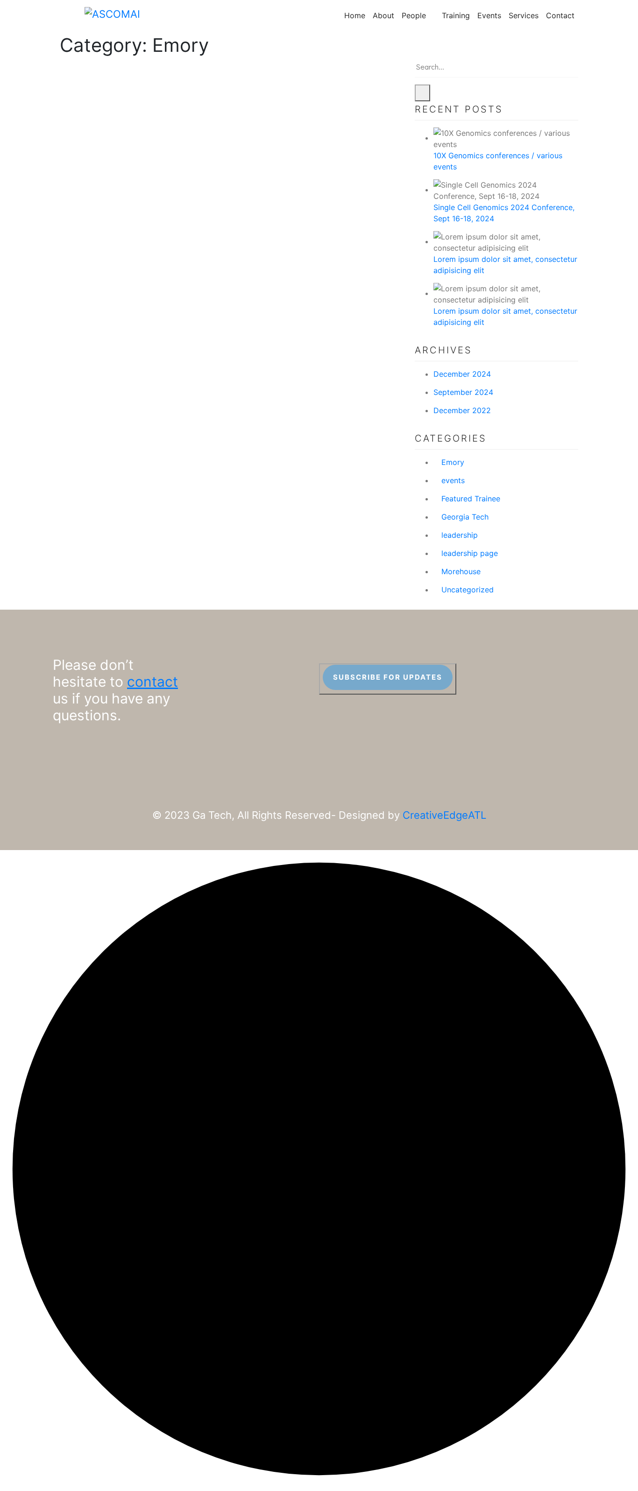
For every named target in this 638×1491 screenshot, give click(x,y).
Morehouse (461, 571)
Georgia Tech (465, 516)
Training (456, 15)
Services (524, 15)
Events (489, 15)
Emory (452, 462)
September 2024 (463, 392)
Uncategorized (467, 589)
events (453, 480)
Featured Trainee (470, 498)
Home (354, 15)
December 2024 (462, 374)
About (383, 15)
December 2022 (462, 410)
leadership (459, 535)
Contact (560, 15)
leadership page (469, 553)
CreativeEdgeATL (444, 815)
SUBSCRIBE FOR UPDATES (387, 677)
